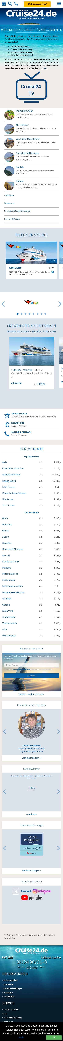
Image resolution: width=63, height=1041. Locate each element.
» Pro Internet (7, 984)
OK (54, 1037)
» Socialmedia (8, 996)
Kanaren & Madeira (12, 549)
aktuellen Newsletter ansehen (31, 694)
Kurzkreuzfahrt (10, 561)
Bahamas (7, 524)
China (5, 530)
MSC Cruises (8, 487)
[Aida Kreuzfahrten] (31, 302)
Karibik (6, 555)
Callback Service (51, 957)
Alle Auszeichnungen (30, 870)
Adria (5, 518)
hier (45, 68)
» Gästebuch (7, 992)
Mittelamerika (10, 573)
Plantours (7, 499)
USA (4, 629)
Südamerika (8, 617)
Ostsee (6, 604)
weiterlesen (30, 814)
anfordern (31, 675)
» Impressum (7, 1022)
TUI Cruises (8, 505)
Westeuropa (9, 635)
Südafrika (7, 610)
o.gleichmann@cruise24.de (31, 751)
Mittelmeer (8, 580)
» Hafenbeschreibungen (12, 988)
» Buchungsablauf (9, 980)
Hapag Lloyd (9, 480)
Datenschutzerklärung (21, 669)
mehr (21, 1037)
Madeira (6, 567)
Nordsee (6, 598)
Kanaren (6, 543)
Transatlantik (9, 623)
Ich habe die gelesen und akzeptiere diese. (28, 669)
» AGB (4, 1013)
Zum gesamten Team (31, 758)
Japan (5, 536)
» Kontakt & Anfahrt (10, 1009)
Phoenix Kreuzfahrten (14, 493)
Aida (4, 462)
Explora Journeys (11, 474)
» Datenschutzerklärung (12, 1017)
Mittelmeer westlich (13, 592)
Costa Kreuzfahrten (13, 468)
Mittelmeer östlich (12, 586)
